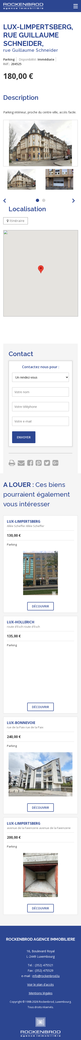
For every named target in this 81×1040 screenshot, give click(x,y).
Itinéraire (16, 221)
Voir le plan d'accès (40, 984)
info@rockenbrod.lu (46, 976)
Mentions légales (40, 993)
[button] (40, 269)
